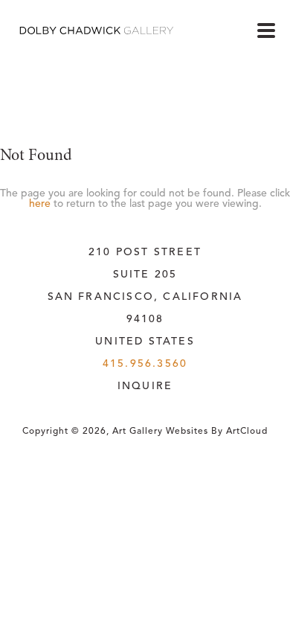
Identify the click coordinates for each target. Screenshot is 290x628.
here (40, 204)
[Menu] (266, 30)
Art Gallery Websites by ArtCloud (190, 431)
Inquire (145, 386)
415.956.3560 (145, 364)
